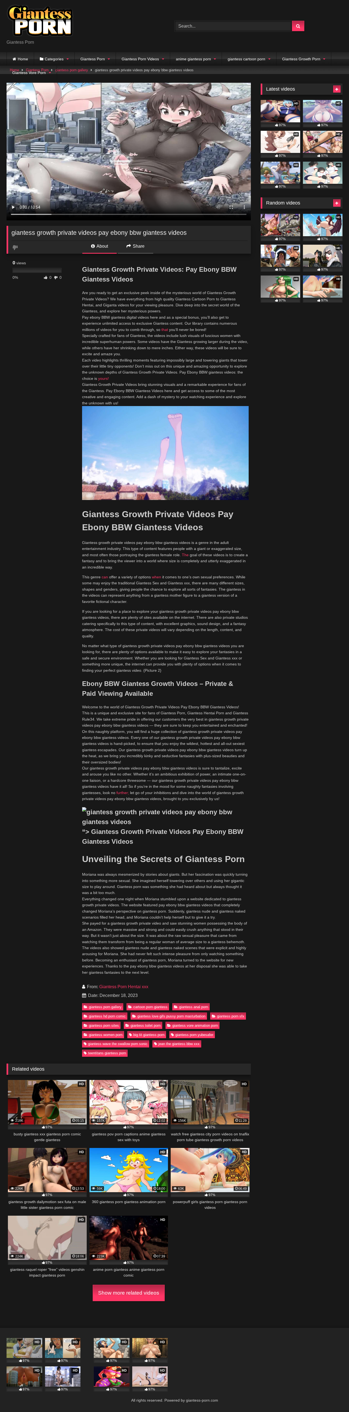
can (105, 577)
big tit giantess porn (148, 1035)
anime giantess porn (193, 59)
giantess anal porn (193, 1007)
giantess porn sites (104, 1025)
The (185, 555)
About (102, 246)
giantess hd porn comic (107, 1016)
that (164, 329)
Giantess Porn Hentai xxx (123, 986)
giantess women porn (105, 1035)
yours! (103, 378)
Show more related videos (128, 1293)
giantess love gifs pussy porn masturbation (171, 1016)
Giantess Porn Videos (140, 59)
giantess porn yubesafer (194, 1035)
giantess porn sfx (230, 1016)
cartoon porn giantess (150, 1007)
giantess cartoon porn (246, 59)
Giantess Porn (92, 59)
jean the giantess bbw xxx (179, 1044)
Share (138, 246)
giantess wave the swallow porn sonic (118, 1044)
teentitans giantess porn (107, 1053)
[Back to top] (332, 1395)
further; (122, 793)
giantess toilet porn (146, 1025)
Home (23, 59)
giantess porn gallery (105, 1007)
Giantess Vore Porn (29, 72)
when (156, 577)
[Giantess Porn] (40, 21)
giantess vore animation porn (195, 1025)
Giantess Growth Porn (301, 59)
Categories (54, 59)
